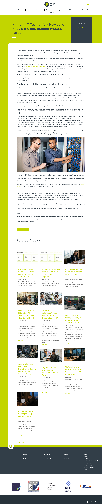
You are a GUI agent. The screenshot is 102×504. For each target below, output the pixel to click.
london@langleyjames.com (30, 458)
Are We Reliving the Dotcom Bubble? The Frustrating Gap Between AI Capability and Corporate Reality (27, 369)
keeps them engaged (26, 90)
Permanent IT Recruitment (91, 460)
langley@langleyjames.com (51, 458)
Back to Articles (23, 229)
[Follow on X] (85, 4)
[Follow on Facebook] (82, 4)
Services (21, 10)
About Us (86, 458)
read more (20, 287)
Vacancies (39, 10)
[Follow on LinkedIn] (88, 4)
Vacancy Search (88, 465)
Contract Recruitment (89, 462)
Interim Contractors (83, 10)
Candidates (50, 10)
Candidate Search (89, 467)
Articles (29, 10)
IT (25, 279)
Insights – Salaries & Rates (65, 10)
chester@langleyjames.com (71, 458)
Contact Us (50, 12)
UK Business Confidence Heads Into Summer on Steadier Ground (74, 271)
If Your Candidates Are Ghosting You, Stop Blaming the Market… (26, 413)
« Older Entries (20, 442)
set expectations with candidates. (35, 66)
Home (13, 10)
